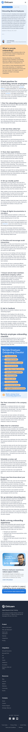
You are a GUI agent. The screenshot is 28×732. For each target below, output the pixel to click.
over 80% (8, 93)
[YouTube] (17, 719)
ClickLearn (5, 223)
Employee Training (7, 7)
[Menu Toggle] (25, 2)
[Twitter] (14, 719)
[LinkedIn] (10, 719)
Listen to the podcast (8, 579)
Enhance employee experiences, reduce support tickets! (13, 571)
